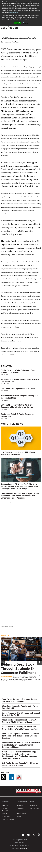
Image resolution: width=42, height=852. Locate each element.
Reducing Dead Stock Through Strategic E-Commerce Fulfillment (18, 668)
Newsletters (20, 808)
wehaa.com (23, 848)
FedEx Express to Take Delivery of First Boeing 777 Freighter (18, 371)
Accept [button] (18, 23)
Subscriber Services (22, 801)
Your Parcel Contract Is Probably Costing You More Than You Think (19, 700)
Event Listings (6, 811)
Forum (32, 801)
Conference (34, 805)
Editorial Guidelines (8, 819)
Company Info (5, 801)
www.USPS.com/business (15, 355)
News (19, 423)
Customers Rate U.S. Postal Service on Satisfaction (17, 415)
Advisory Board (34, 808)
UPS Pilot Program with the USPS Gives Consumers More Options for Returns (17, 406)
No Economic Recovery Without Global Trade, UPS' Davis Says (20, 380)
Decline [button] (25, 23)
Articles (5, 635)
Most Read (3, 696)
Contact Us (5, 814)
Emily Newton (8, 676)
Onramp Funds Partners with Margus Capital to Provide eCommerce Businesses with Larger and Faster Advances (20, 495)
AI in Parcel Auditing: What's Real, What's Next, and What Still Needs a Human (19, 721)
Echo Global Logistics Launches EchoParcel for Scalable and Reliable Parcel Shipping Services (20, 736)
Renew (19, 811)
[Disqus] (21, 535)
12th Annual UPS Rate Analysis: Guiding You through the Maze (19, 397)
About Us (5, 808)
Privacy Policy (13, 12)
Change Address (21, 814)
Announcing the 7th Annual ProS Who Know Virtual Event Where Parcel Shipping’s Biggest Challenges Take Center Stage (20, 486)
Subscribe (20, 805)
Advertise (5, 805)
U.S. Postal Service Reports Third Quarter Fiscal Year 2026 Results (19, 453)
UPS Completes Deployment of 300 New (18, 389)
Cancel (19, 816)
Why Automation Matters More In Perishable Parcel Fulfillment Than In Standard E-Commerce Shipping (21, 745)
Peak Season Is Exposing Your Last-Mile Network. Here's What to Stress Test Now (20, 728)
